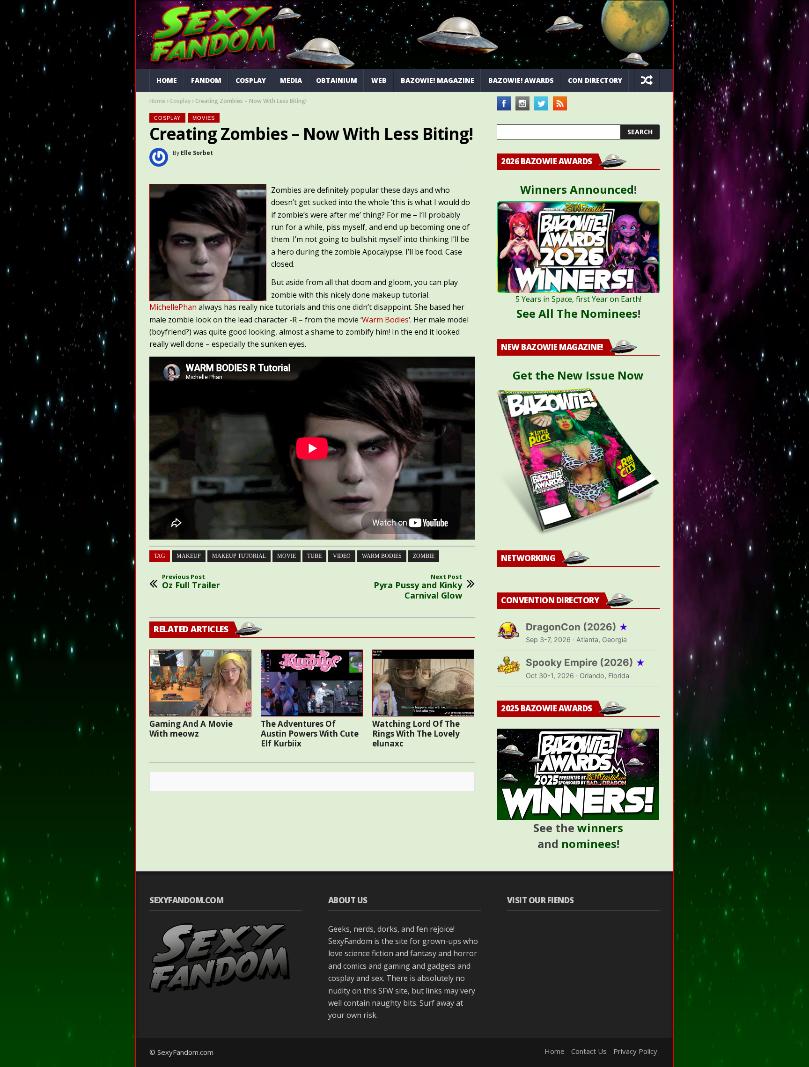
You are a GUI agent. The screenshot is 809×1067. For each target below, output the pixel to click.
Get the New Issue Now (578, 375)
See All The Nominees (577, 313)
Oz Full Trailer (191, 582)
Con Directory (595, 80)
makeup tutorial (239, 556)
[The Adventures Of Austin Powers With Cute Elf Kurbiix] (312, 683)
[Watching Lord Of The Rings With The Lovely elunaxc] (423, 683)
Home (166, 80)
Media (291, 80)
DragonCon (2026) (577, 627)
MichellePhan (173, 307)
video (342, 556)
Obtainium (336, 80)
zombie (423, 556)
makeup (189, 556)
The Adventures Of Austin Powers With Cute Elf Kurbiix (310, 733)
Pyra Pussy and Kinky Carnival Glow (418, 587)
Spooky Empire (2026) (585, 662)
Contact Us (589, 1051)
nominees (589, 843)
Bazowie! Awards (521, 80)
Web (379, 80)
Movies (203, 118)
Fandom (206, 80)
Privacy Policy (635, 1051)
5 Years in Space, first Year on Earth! (578, 299)
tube (314, 556)
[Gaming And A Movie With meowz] (200, 683)
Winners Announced (577, 189)
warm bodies (382, 556)
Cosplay (250, 80)
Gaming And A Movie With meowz (191, 728)
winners (600, 827)
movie (286, 556)
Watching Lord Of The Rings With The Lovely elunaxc (416, 733)
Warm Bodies (385, 319)
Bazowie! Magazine (437, 80)
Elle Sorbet (197, 153)
